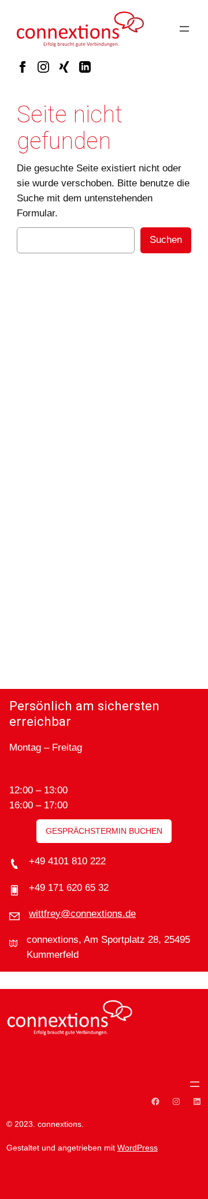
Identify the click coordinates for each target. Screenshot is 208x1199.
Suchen (166, 239)
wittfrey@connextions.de (82, 913)
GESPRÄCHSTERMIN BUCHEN (104, 830)
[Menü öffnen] (184, 29)
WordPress (137, 1147)
